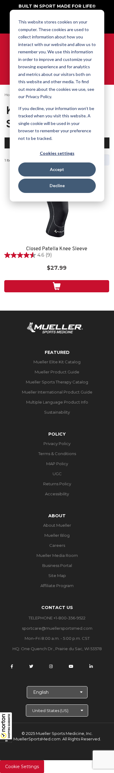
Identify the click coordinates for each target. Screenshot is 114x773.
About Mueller (57, 525)
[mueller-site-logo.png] (55, 327)
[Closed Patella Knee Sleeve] (56, 214)
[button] (6, 727)
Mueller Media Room (57, 555)
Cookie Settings (22, 766)
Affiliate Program (57, 585)
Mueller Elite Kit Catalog (57, 361)
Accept (57, 169)
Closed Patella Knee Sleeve (56, 249)
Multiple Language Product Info (57, 402)
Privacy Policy (57, 443)
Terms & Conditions (57, 453)
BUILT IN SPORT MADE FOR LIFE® (57, 6)
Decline (57, 185)
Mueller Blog (57, 535)
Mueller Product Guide (57, 371)
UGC (57, 473)
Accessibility (57, 493)
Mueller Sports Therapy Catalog (57, 381)
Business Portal (57, 565)
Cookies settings (57, 153)
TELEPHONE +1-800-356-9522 (57, 617)
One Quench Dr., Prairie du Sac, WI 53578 (61, 648)
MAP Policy (57, 463)
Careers (57, 545)
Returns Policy (57, 483)
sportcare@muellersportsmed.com (57, 628)
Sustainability (57, 412)
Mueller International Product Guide (57, 392)
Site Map (57, 575)
